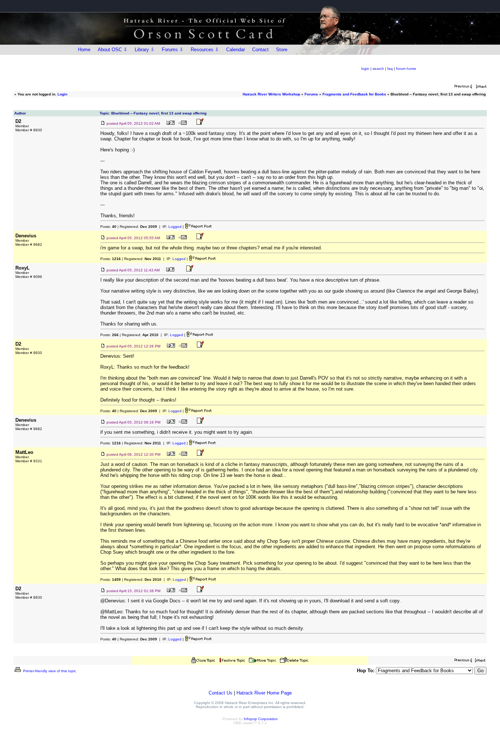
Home (84, 49)
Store (281, 49)
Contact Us (220, 693)
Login (62, 94)
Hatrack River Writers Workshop (271, 94)
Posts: (108, 227)
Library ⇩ (144, 49)
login (365, 69)
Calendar (235, 49)
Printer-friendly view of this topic (49, 671)
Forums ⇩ (172, 49)
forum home (406, 69)
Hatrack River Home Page (264, 693)
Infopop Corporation (261, 719)
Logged (175, 227)
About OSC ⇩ (112, 49)
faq (390, 69)
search (378, 69)
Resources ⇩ (205, 49)
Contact (260, 49)
